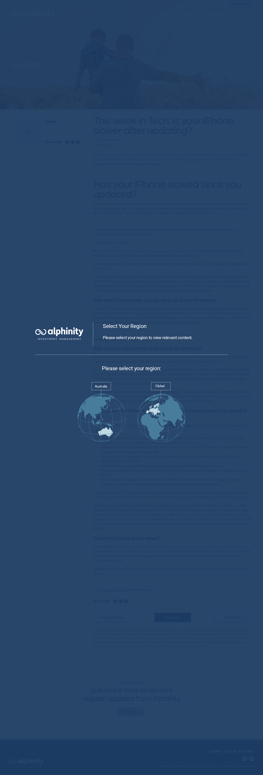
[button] (102, 412)
